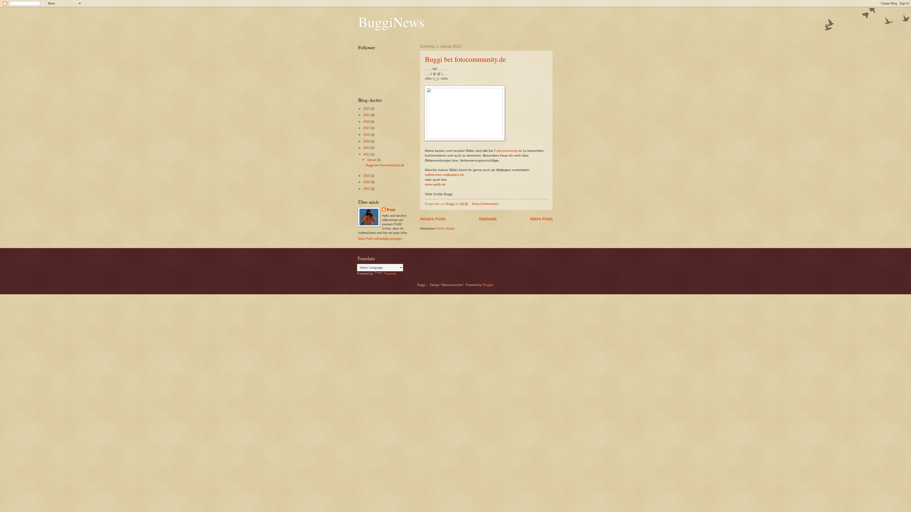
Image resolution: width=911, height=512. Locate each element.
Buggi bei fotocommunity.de (465, 59)
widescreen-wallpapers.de (444, 175)
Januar (372, 160)
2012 (367, 154)
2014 (367, 141)
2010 (367, 175)
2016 (367, 134)
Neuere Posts (433, 219)
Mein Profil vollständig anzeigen (380, 238)
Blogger (488, 285)
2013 (367, 148)
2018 (367, 121)
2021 (367, 115)
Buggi (391, 209)
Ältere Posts (541, 219)
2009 (367, 182)
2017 (367, 128)
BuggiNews (391, 21)
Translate (390, 273)
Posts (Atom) (445, 228)
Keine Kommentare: (486, 204)
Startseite (488, 219)
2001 (367, 188)
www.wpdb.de (435, 184)
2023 (367, 108)
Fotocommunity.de (508, 151)
